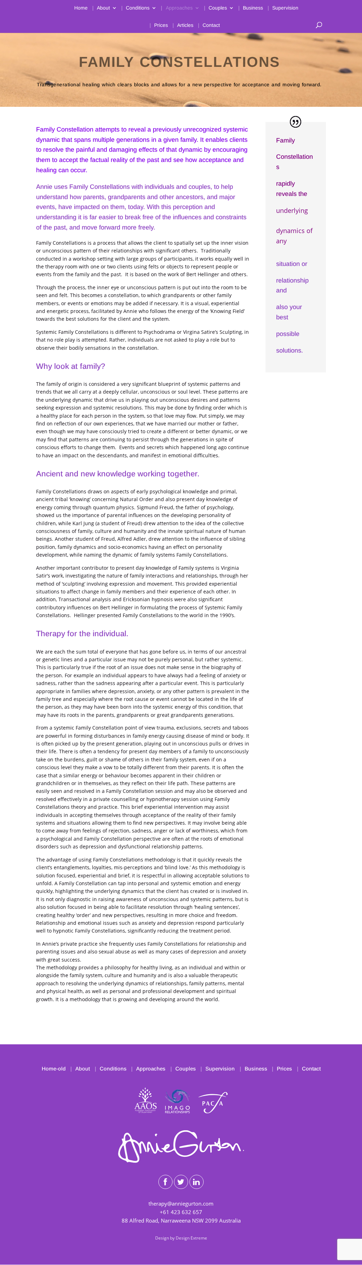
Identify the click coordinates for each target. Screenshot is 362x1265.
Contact (211, 25)
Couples (218, 8)
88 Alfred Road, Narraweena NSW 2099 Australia (181, 1220)
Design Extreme (191, 1238)
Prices (161, 25)
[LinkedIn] (196, 1182)
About (103, 8)
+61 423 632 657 (181, 1211)
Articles (185, 25)
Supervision (285, 8)
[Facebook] (165, 1182)
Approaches (179, 8)
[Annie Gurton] (181, 1160)
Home (81, 8)
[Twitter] (181, 1182)
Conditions (138, 8)
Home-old (54, 1069)
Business (253, 8)
